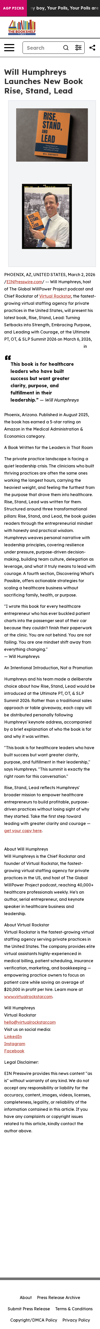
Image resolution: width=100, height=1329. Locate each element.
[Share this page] (92, 48)
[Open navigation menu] (9, 48)
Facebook (14, 1050)
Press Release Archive (58, 1297)
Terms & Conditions (74, 1308)
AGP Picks (13, 8)
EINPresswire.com (24, 281)
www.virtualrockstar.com (28, 996)
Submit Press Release (29, 1308)
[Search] (66, 48)
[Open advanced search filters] (78, 48)
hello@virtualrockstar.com (30, 1022)
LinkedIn (13, 1036)
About (26, 1297)
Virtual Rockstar (55, 296)
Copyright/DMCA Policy (33, 1320)
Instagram (14, 1043)
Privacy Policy (76, 1320)
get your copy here (23, 830)
